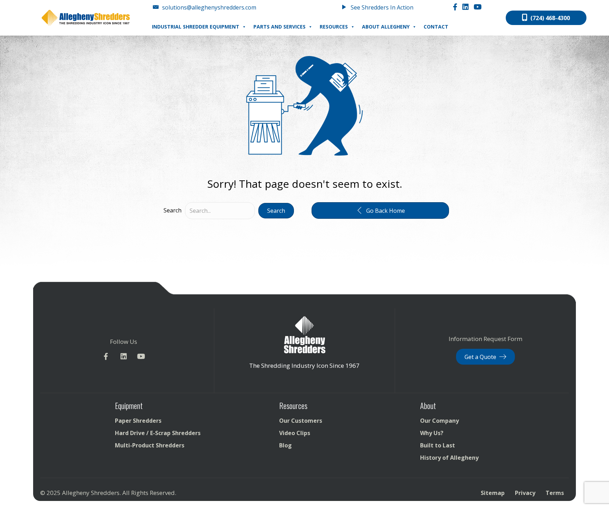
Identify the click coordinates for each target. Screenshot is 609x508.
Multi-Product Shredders (149, 445)
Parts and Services (279, 26)
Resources (334, 26)
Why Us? (431, 433)
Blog (285, 445)
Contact (436, 26)
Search (173, 210)
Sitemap (493, 493)
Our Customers (300, 421)
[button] (276, 210)
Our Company (439, 421)
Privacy (525, 493)
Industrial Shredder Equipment (195, 26)
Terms (555, 493)
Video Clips (294, 433)
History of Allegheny (449, 457)
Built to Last (437, 445)
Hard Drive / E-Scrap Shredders (158, 433)
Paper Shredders (138, 421)
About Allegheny (386, 26)
